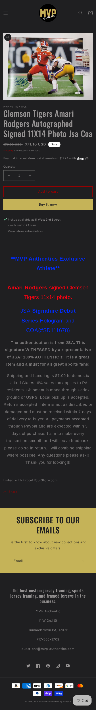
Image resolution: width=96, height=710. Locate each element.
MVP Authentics (42, 701)
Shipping (8, 150)
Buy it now (48, 204)
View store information (25, 231)
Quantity (9, 166)
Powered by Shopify (60, 701)
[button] (5, 13)
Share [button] (12, 492)
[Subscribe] (82, 561)
